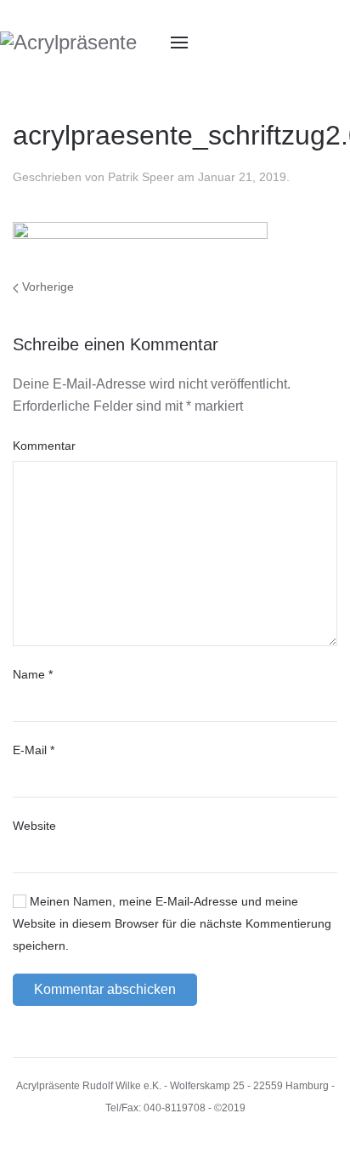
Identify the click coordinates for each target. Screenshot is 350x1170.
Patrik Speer (141, 177)
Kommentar (44, 445)
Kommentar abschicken (105, 989)
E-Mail (33, 750)
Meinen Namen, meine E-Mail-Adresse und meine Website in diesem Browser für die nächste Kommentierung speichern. (172, 923)
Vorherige (46, 286)
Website (34, 825)
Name (33, 674)
